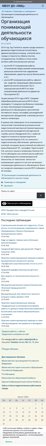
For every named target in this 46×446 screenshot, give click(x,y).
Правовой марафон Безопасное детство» (19, 270)
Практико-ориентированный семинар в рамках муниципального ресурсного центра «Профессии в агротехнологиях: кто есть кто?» (22, 261)
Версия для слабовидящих (18, 203)
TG (33, 342)
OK (29, 342)
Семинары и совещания (24, 11)
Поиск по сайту (8, 191)
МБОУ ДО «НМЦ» (13, 6)
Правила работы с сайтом (13, 331)
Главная (7, 11)
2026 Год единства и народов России (17, 210)
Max (37, 342)
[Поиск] (41, 195)
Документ (8, 186)
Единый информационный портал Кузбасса (21, 382)
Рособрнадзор (8, 374)
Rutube (21, 342)
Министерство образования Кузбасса (19, 378)
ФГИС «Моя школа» (9, 214)
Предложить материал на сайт (15, 334)
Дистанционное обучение (13, 357)
